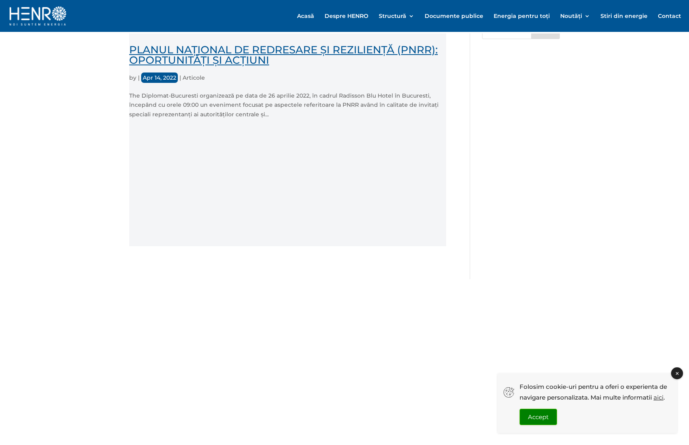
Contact (669, 16)
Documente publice (454, 16)
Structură (392, 16)
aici (658, 397)
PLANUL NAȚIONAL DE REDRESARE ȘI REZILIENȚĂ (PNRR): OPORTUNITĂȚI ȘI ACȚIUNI (283, 55)
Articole (194, 77)
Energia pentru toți (522, 16)
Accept (538, 417)
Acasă (305, 16)
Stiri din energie (624, 16)
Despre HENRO (346, 16)
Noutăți (571, 16)
